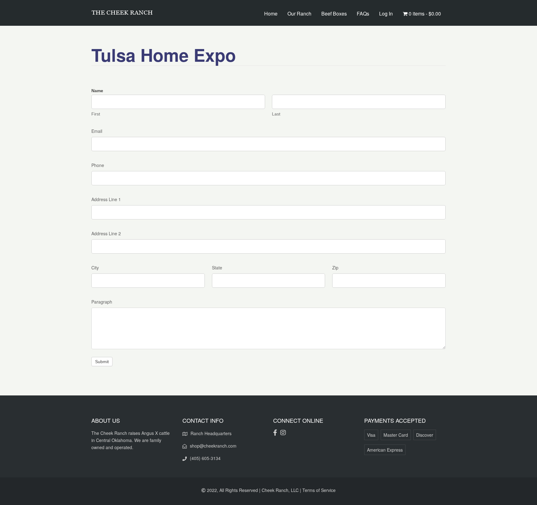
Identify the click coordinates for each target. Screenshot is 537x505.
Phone (97, 165)
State (217, 267)
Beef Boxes (334, 13)
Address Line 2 (106, 233)
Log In (386, 13)
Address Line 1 (106, 199)
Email (96, 131)
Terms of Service (319, 490)
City (95, 267)
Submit (102, 361)
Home (271, 13)
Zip (335, 267)
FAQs (363, 13)
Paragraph (101, 302)
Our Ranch (299, 13)
